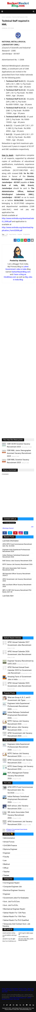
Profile (28, 990)
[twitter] (10, 532)
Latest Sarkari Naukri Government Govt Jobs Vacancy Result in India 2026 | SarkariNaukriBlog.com (19, 1009)
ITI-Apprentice (26, 234)
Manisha (5, 28)
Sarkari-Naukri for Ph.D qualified (16, 920)
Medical (6, 864)
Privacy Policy (23, 989)
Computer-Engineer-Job (12, 887)
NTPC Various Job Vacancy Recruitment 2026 (17, 564)
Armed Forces (8, 842)
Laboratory (4, 235)
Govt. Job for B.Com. (11, 901)
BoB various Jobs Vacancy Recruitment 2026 (17, 561)
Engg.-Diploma (12, 234)
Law (5, 860)
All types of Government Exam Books (16, 829)
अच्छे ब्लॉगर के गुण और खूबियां (8, 939)
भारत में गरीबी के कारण (23, 937)
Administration (9, 838)
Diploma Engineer (10, 849)
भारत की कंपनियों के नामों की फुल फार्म (9, 936)
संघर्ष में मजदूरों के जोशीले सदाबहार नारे (25, 933)
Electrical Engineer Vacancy (14, 890)
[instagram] (20, 532)
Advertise (23, 990)
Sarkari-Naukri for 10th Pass (14, 916)
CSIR (7, 234)
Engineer (20, 234)
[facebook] (4, 532)
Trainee (6, 875)
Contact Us (17, 990)
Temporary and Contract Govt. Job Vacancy (16, 925)
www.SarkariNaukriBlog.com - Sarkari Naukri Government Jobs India (16, 998)
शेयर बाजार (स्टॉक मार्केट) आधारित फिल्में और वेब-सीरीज (25, 939)
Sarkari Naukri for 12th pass (14, 913)
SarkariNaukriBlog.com (21, 272)
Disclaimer (15, 989)
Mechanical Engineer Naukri (14, 909)
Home (3, 989)
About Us (8, 989)
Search (11, 990)
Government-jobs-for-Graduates (16, 898)
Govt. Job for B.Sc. (10, 905)
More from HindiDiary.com (9, 941)
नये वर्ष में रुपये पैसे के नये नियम (8, 933)
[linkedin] (26, 532)
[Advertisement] (18, 362)
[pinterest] (15, 532)
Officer (5, 868)
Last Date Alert (10, 831)
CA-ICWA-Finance (10, 845)
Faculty (6, 857)
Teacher (6, 872)
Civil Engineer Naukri (11, 883)
